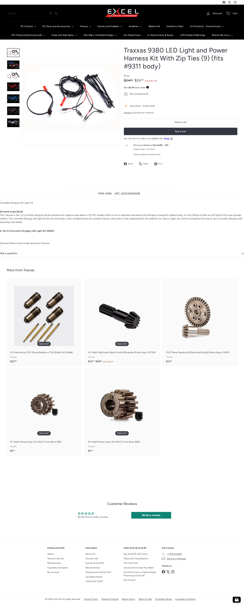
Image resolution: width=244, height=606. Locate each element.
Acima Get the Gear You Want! (139, 567)
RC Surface (27, 26)
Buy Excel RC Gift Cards (136, 554)
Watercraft (154, 26)
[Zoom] (71, 97)
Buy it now (180, 131)
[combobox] (33, 13)
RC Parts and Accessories (56, 26)
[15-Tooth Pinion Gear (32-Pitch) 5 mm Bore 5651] (44, 412)
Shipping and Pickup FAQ (98, 572)
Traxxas (84, 26)
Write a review (151, 515)
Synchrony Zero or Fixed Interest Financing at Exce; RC (140, 574)
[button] (50, 13)
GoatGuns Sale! (174, 26)
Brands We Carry (221, 35)
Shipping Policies (110, 599)
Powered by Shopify (185, 599)
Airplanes (134, 26)
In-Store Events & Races (160, 35)
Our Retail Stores (93, 577)
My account (53, 572)
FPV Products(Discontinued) (27, 35)
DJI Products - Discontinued (205, 26)
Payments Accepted (57, 567)
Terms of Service (55, 558)
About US (90, 554)
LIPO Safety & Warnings (192, 35)
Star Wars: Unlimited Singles (99, 35)
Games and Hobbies (108, 26)
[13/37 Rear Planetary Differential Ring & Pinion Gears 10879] (200, 322)
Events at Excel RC (94, 563)
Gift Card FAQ (131, 563)
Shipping (128, 113)
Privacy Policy (91, 599)
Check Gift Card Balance (136, 558)
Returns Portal (92, 567)
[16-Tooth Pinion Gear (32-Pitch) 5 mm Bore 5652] (122, 412)
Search (50, 554)
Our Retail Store (132, 35)
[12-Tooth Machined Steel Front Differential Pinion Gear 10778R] (122, 322)
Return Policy (128, 599)
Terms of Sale (145, 599)
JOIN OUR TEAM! (94, 581)
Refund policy (54, 563)
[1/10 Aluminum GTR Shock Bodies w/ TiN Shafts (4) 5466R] (44, 322)
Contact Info (91, 558)
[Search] (56, 13)
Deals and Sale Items (63, 35)
